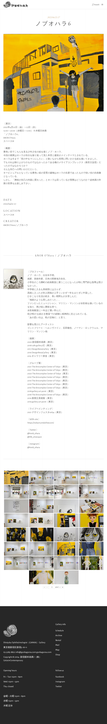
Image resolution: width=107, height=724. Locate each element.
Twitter (58, 686)
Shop (57, 655)
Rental (58, 640)
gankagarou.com (43, 652)
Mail (57, 645)
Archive (58, 635)
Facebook (59, 677)
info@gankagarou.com (26, 652)
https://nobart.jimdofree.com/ (40, 423)
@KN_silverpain (34, 437)
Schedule (59, 630)
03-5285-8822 (9, 652)
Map (57, 650)
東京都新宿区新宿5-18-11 (15, 647)
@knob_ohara (33, 433)
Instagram (60, 681)
